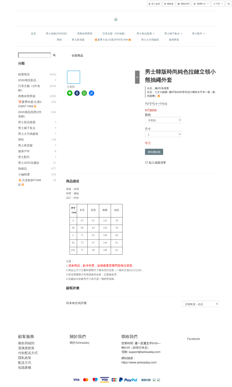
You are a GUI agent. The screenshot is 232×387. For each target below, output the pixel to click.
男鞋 (59, 39)
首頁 (33, 33)
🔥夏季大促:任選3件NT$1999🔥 (112, 39)
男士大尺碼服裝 (150, 39)
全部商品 (77, 55)
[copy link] (91, 93)
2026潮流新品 (27, 80)
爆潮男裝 (174, 39)
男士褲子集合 (172, 33)
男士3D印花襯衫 (28, 163)
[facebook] (77, 93)
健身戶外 (24, 151)
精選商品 (24, 74)
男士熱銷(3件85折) (56, 33)
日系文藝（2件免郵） (114, 33)
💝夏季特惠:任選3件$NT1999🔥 (30, 104)
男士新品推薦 (145, 33)
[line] (69, 93)
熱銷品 (22, 168)
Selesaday (79, 342)
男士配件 (197, 33)
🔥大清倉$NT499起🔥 (29, 182)
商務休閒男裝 (84, 33)
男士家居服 (78, 39)
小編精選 (24, 174)
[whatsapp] (84, 93)
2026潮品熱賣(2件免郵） (30, 114)
